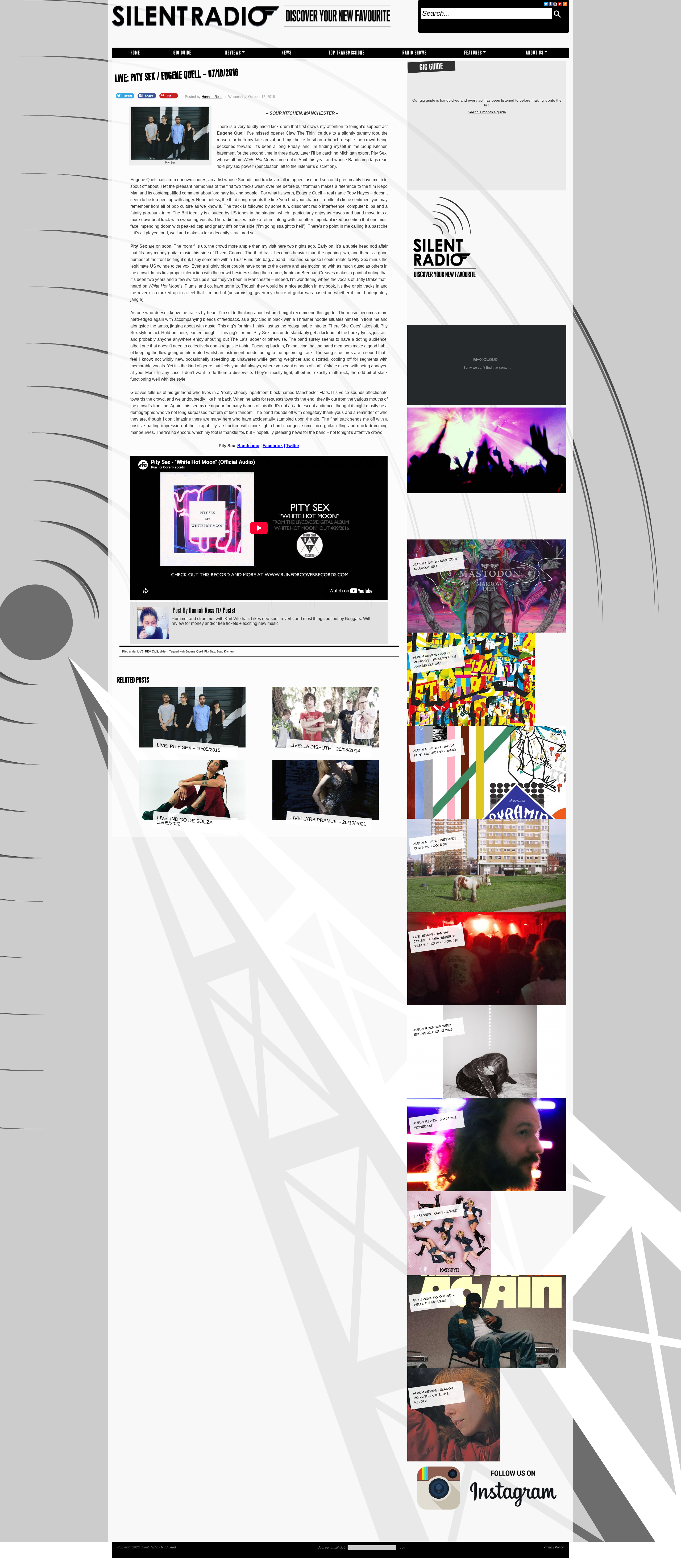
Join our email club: (332, 1547)
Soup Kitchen (225, 651)
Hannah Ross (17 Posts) (212, 610)
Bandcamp (248, 445)
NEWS (287, 52)
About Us (534, 52)
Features (473, 52)
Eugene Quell (194, 651)
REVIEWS (233, 52)
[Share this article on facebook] (147, 95)
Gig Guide (182, 52)
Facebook (273, 445)
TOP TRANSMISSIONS (347, 52)
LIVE (140, 651)
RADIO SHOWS (414, 52)
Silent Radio (263, 24)
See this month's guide (487, 112)
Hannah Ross (212, 97)
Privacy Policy (553, 1547)
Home (135, 52)
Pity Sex (209, 651)
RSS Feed (168, 1547)
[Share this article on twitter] (125, 95)
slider (163, 651)
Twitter (292, 445)
